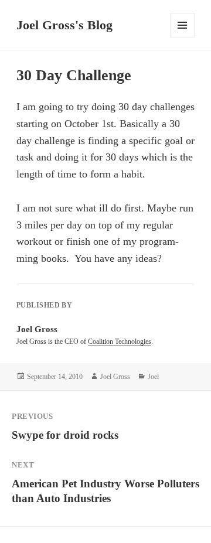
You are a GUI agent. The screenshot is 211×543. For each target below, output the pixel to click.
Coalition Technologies (119, 341)
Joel (153, 377)
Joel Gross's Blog (64, 25)
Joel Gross (115, 377)
